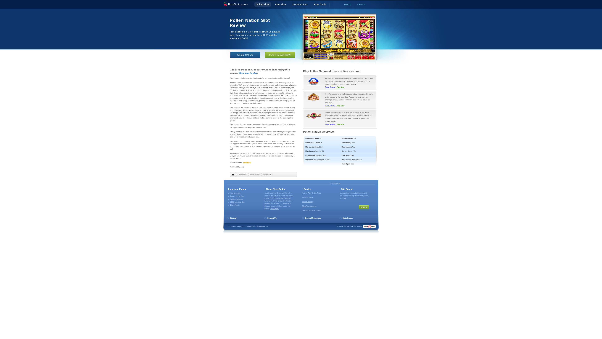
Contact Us (272, 218)
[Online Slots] (235, 4)
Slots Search (348, 218)
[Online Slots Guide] (320, 4)
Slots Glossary (307, 202)
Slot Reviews (255, 174)
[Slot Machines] (300, 4)
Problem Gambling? (344, 226)
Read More (274, 209)
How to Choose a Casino (311, 210)
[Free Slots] (281, 4)
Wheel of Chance (236, 199)
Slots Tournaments (309, 206)
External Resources (313, 218)
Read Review (330, 87)
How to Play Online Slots (311, 193)
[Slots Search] (348, 4)
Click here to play (248, 73)
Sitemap (233, 218)
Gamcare (357, 226)
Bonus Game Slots (237, 196)
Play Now (340, 87)
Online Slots (242, 174)
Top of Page (333, 183)
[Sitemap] (361, 4)
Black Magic (235, 205)
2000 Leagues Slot (237, 202)
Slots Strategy (307, 197)
